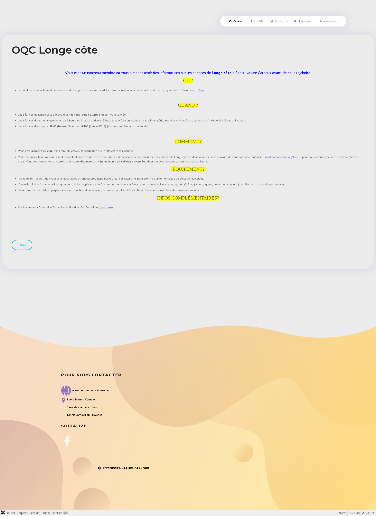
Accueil (237, 21)
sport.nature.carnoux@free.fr (283, 157)
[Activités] (287, 21)
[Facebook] (67, 441)
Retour (22, 245)
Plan (201, 90)
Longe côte (106, 207)
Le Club (258, 21)
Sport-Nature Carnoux (129, 468)
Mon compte (305, 21)
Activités (279, 21)
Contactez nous (328, 21)
